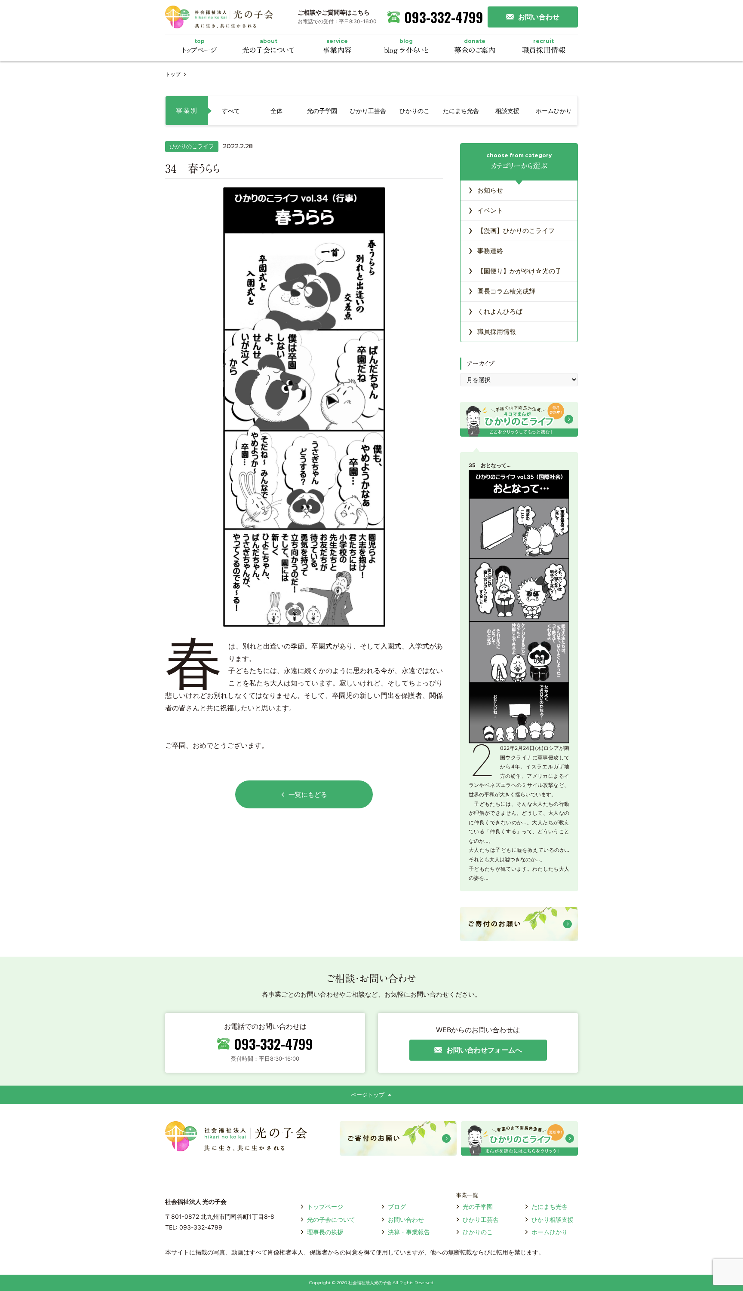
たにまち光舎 (549, 1206)
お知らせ (485, 189)
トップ (173, 74)
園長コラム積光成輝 (501, 290)
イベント (485, 209)
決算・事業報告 (409, 1232)
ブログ (397, 1206)
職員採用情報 (492, 331)
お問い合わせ (406, 1219)
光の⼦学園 (478, 1206)
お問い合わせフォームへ (484, 1050)
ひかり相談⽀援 (552, 1219)
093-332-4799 (443, 17)
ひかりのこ (478, 1232)
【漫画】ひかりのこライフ (511, 230)
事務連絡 (485, 250)
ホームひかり (549, 1232)
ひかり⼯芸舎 (481, 1219)
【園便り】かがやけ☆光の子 (515, 270)
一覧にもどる (308, 794)
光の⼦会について (331, 1219)
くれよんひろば (495, 310)
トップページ (325, 1206)
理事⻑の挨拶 (325, 1232)
